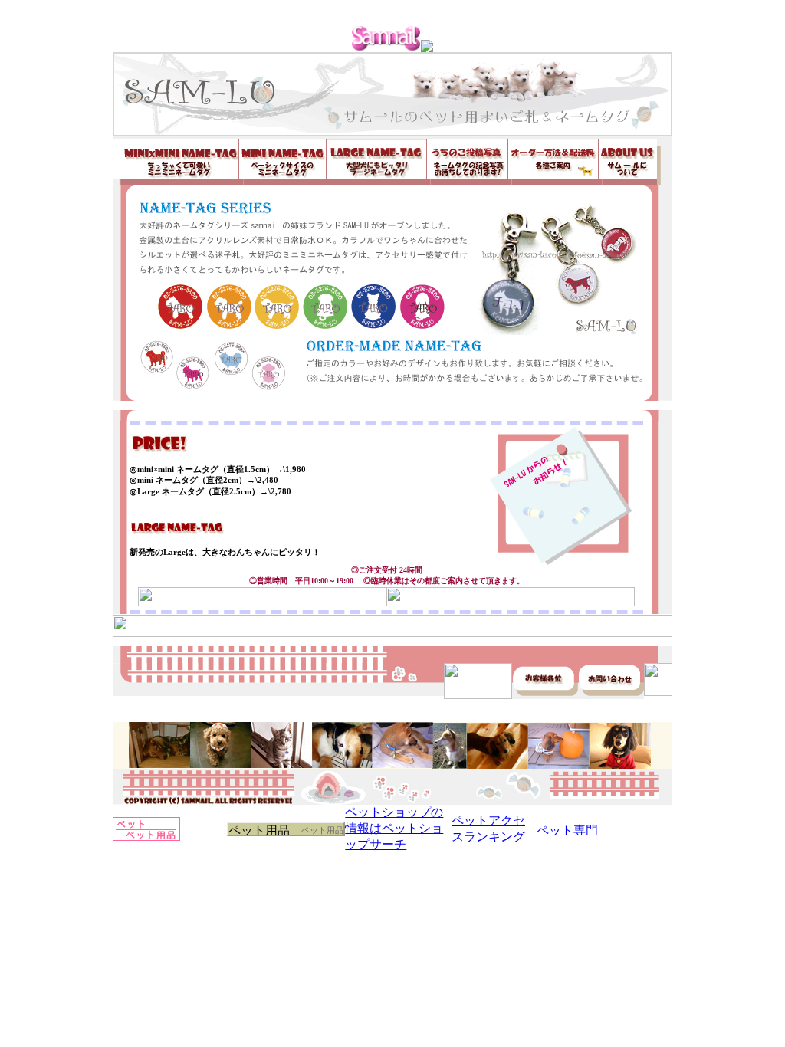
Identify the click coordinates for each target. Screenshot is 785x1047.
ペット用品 (322, 830)
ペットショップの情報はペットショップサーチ (394, 828)
